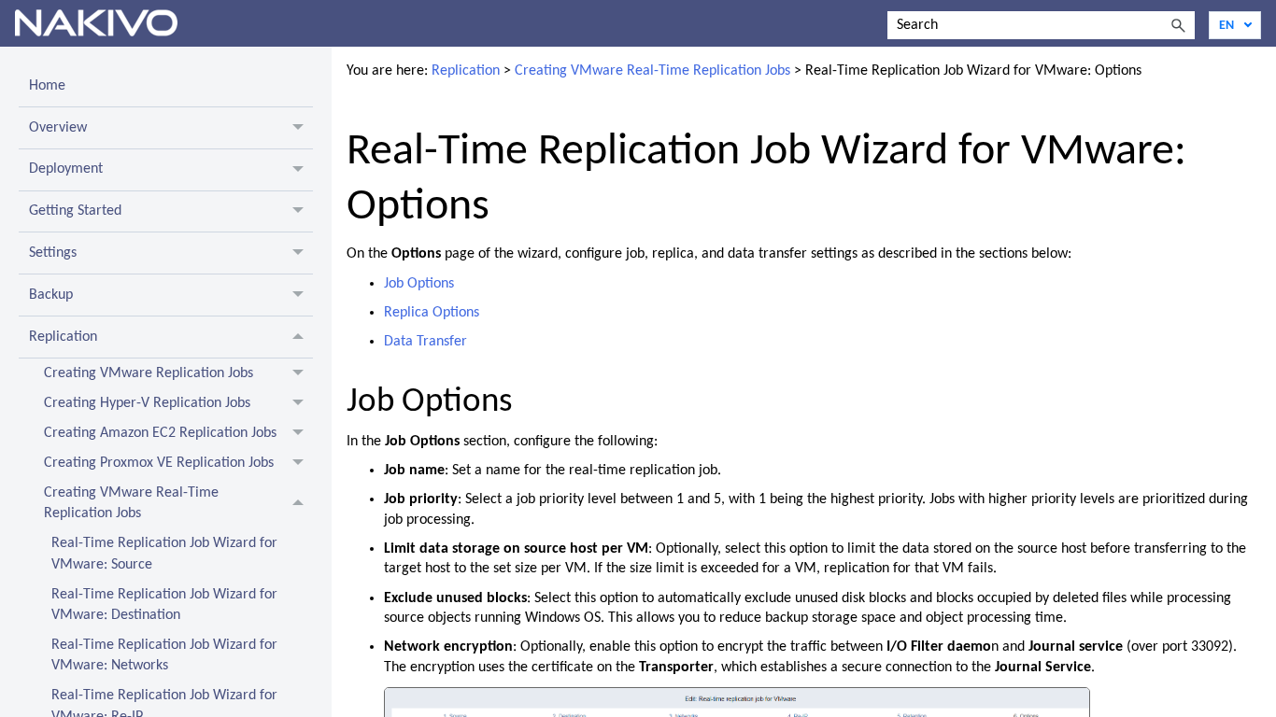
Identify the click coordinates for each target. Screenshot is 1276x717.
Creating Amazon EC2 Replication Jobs (160, 433)
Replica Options (431, 312)
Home (47, 85)
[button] (1178, 25)
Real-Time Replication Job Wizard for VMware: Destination (164, 605)
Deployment (66, 169)
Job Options (419, 283)
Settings (53, 253)
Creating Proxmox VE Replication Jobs (159, 463)
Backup (51, 295)
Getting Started (75, 211)
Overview (58, 127)
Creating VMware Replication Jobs (148, 373)
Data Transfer (425, 341)
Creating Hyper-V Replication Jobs (147, 403)
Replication (63, 337)
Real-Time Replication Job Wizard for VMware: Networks (164, 655)
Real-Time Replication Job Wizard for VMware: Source (164, 553)
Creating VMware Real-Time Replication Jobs (131, 503)
